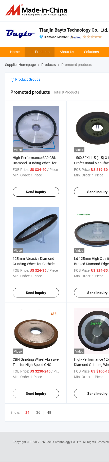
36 (38, 412)
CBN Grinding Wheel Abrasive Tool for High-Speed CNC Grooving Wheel (36, 364)
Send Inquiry (36, 192)
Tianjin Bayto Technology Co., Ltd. (73, 30)
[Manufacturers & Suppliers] (37, 10)
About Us (67, 51)
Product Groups (27, 79)
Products (42, 51)
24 (27, 412)
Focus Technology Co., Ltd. (64, 442)
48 (49, 412)
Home (15, 51)
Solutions (91, 51)
